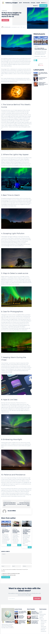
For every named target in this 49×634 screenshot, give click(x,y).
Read (30, 547)
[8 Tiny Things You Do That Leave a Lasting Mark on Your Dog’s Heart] (29, 622)
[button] (35, 5)
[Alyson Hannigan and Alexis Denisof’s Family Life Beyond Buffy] (29, 617)
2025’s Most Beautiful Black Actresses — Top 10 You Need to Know (35, 612)
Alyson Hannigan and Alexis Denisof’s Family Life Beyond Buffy (34, 617)
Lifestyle (4, 10)
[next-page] (36, 60)
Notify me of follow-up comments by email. (11, 573)
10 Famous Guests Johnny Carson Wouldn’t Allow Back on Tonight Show (43, 83)
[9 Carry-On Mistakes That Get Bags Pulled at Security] (16, 524)
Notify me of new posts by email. (9, 575)
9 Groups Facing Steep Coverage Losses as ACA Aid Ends (23, 504)
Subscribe (37, 598)
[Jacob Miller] (3, 27)
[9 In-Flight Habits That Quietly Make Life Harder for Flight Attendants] (27, 524)
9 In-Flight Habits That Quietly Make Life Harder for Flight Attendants (26, 531)
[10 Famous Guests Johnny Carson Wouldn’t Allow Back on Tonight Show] (36, 84)
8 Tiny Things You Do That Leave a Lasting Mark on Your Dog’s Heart (35, 622)
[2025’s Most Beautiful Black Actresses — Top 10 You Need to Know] (29, 613)
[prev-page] (34, 60)
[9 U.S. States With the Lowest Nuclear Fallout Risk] (6, 524)
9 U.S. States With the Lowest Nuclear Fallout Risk (5, 531)
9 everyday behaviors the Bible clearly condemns (42, 78)
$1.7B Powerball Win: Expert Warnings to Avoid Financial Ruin (9, 504)
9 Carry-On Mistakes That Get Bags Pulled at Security (16, 531)
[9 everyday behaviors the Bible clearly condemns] (36, 79)
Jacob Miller (7, 27)
